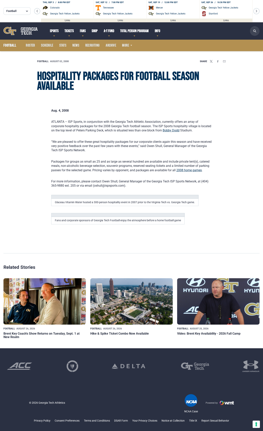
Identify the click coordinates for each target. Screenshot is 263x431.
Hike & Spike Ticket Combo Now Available (119, 333)
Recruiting (92, 45)
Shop (95, 31)
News (75, 45)
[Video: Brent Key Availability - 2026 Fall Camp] (218, 301)
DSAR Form (121, 420)
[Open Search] (255, 31)
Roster (30, 45)
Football (43, 61)
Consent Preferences (67, 420)
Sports (54, 31)
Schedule (47, 45)
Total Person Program (134, 31)
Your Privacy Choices (144, 420)
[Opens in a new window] (19, 366)
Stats (62, 45)
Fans (83, 31)
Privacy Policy (42, 420)
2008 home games (189, 170)
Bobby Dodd (171, 130)
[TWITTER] (211, 61)
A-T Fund (109, 31)
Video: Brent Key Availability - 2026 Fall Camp (208, 333)
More (125, 45)
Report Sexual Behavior (215, 420)
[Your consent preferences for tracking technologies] (256, 424)
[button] (37, 11)
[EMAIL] (224, 61)
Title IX (193, 420)
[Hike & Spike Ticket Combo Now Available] (131, 301)
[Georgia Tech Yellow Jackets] (20, 31)
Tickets (69, 31)
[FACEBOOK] (217, 61)
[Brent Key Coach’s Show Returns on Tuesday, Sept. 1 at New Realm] (44, 301)
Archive (111, 45)
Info (157, 31)
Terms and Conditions (97, 420)
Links (67, 20)
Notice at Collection (173, 420)
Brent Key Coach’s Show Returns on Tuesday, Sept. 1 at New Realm (41, 335)
